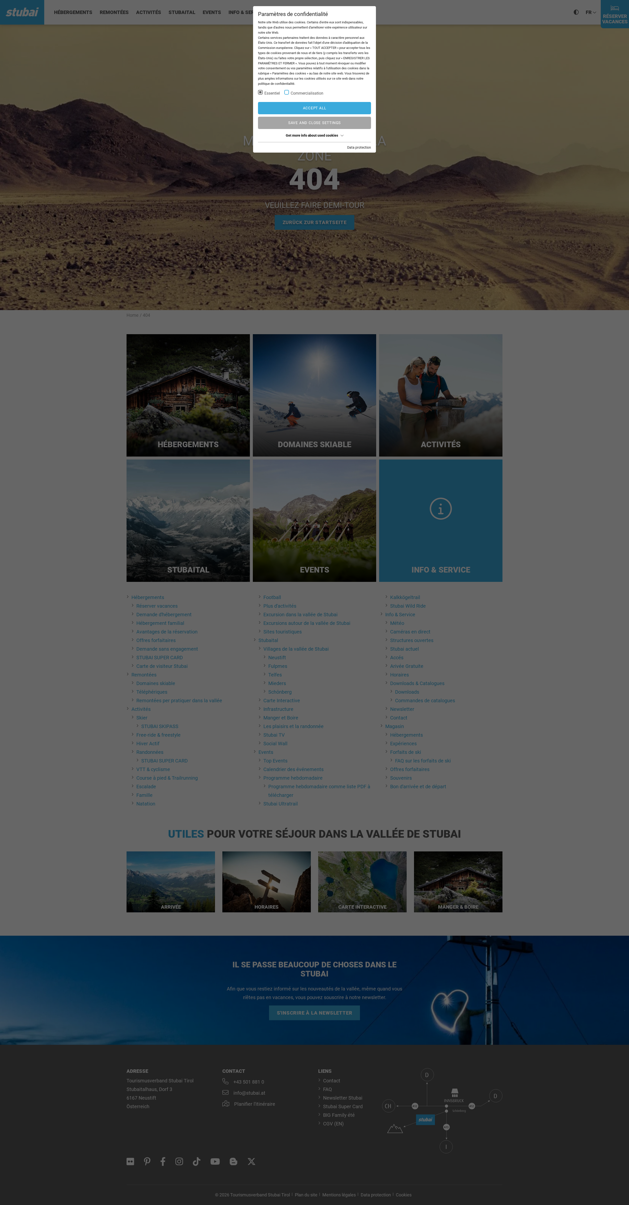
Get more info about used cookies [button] (312, 135)
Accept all (314, 108)
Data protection (359, 147)
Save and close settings (314, 123)
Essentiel (272, 93)
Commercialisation (307, 93)
